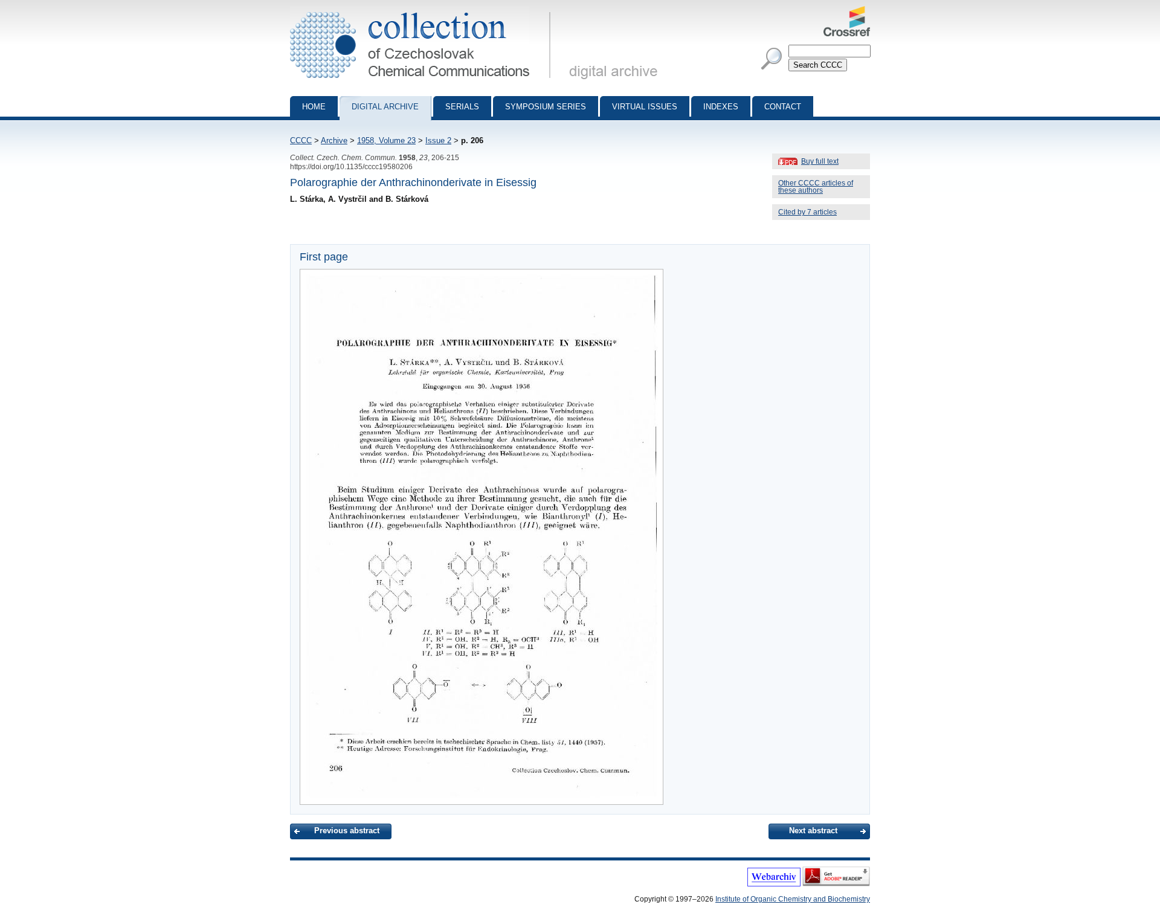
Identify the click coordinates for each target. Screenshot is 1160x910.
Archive (334, 140)
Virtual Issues (644, 106)
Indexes (720, 106)
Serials (462, 106)
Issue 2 (438, 140)
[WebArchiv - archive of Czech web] (774, 884)
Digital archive (385, 106)
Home (314, 106)
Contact (782, 106)
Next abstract (813, 830)
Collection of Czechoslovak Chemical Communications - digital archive (424, 11)
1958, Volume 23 (386, 140)
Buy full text (820, 161)
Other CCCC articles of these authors (815, 186)
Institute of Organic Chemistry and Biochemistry (792, 899)
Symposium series (545, 106)
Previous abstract (346, 830)
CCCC (301, 140)
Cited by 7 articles (807, 212)
